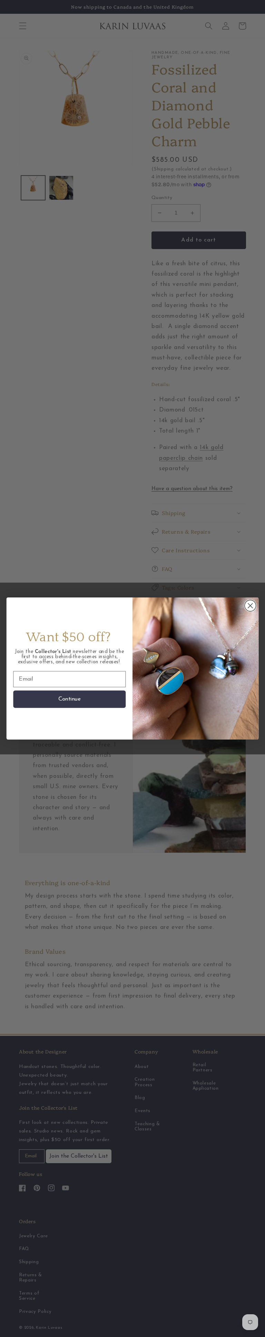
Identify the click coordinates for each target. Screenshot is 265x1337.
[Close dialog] (250, 605)
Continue (69, 699)
